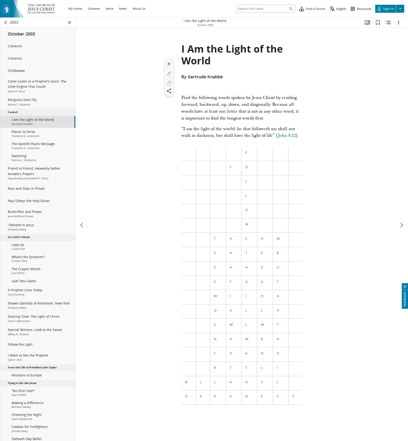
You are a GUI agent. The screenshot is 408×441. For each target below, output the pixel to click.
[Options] (398, 22)
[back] (6, 22)
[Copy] (169, 83)
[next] (401, 225)
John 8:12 (287, 135)
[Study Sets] (367, 22)
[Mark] (169, 73)
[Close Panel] (69, 22)
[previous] (82, 225)
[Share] (169, 91)
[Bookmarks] (377, 22)
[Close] (169, 64)
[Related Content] (388, 22)
